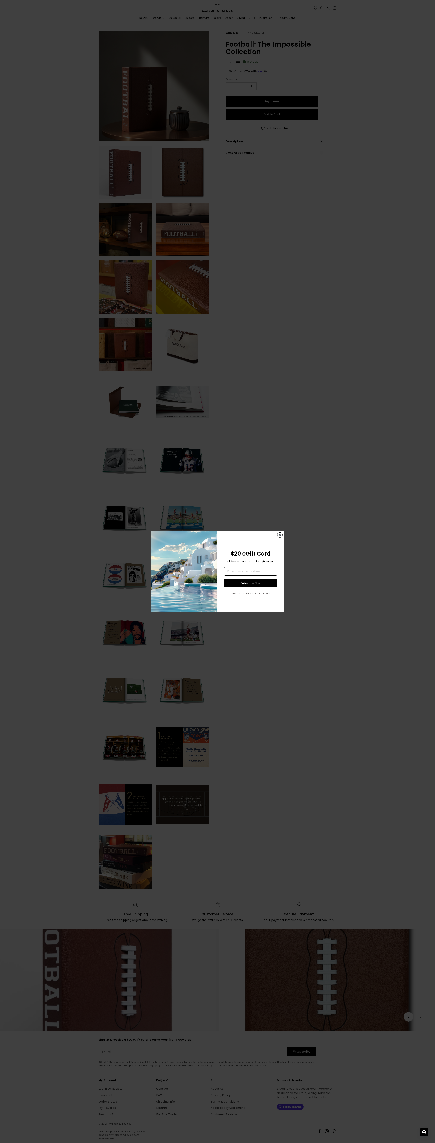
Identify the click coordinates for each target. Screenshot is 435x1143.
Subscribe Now (250, 583)
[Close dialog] (279, 534)
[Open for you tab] (424, 1132)
